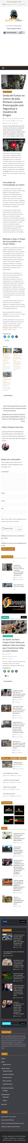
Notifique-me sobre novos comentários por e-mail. (13, 537)
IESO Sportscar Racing (9, 794)
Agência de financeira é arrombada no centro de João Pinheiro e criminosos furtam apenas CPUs (6, 359)
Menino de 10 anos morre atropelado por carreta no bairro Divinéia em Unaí (19, 976)
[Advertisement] (14, 51)
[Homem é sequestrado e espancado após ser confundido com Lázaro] (7, 901)
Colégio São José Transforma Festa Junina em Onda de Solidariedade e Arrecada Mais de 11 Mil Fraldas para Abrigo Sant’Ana (13, 418)
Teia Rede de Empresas (7, 636)
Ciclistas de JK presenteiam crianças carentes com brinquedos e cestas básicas (18, 850)
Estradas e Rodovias (8, 1074)
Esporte (5, 1100)
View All (24, 617)
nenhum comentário (18, 120)
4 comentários (17, 702)
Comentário (5, 472)
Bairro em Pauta (7, 1081)
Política (3, 1058)
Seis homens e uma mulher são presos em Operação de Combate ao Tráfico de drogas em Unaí (19, 963)
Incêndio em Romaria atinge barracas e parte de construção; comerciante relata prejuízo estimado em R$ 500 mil (19, 570)
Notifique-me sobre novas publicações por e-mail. (13, 544)
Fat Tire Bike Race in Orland (10, 773)
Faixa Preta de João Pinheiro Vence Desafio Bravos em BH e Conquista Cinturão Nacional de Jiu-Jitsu (14, 408)
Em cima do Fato (7, 1077)
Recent (15, 758)
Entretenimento (5, 1094)
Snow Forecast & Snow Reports (11, 780)
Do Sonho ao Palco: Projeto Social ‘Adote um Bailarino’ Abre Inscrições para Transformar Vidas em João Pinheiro (14, 645)
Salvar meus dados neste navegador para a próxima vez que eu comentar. (14, 520)
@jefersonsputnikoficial (15, 314)
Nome (3, 493)
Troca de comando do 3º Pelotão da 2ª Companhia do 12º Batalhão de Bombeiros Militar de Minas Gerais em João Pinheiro (19, 885)
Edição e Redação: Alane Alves (18, 118)
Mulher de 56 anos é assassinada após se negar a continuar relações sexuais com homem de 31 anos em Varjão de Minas (19, 990)
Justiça (3, 1062)
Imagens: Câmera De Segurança (11, 123)
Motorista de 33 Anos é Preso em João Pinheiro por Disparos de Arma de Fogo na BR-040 (19, 837)
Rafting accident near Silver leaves (18, 763)
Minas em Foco (7, 1064)
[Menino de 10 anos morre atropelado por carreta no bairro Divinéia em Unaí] (7, 977)
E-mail (3, 501)
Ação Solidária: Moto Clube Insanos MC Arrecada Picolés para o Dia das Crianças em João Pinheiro (19, 710)
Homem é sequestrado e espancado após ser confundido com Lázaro (19, 900)
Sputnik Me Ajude (7, 1084)
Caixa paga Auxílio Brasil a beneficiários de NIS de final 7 (13, 952)
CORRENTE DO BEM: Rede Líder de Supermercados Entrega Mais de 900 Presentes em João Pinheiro (19, 694)
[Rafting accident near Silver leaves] (7, 764)
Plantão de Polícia (7, 91)
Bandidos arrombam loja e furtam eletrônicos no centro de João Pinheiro (7, 381)
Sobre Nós (4, 1104)
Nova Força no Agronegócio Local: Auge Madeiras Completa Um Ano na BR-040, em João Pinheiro (19, 745)
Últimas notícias (5, 1068)
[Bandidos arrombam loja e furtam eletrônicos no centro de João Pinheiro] (7, 374)
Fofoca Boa (6, 1097)
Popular (6, 758)
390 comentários (16, 789)
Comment (23, 758)
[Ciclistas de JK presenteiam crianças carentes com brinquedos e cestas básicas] (7, 851)
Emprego (5, 1090)
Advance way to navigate (9, 787)
